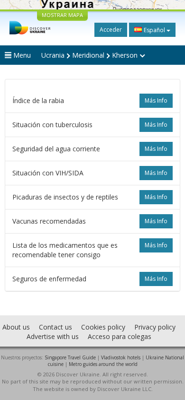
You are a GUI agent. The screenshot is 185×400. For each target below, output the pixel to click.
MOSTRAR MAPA (62, 14)
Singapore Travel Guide (70, 357)
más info (156, 100)
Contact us (55, 326)
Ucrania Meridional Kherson (90, 55)
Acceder (111, 30)
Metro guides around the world (103, 364)
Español (154, 30)
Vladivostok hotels (120, 357)
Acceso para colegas (119, 336)
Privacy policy (155, 326)
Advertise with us (53, 336)
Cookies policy (103, 326)
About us (16, 326)
